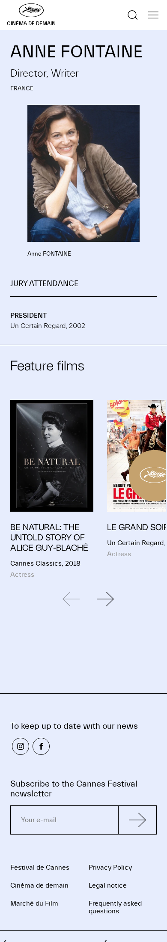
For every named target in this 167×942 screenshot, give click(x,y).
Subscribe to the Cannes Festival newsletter (73, 789)
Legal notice (108, 885)
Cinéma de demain (39, 885)
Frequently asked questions (115, 907)
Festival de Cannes (39, 867)
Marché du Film (34, 903)
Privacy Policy (110, 867)
